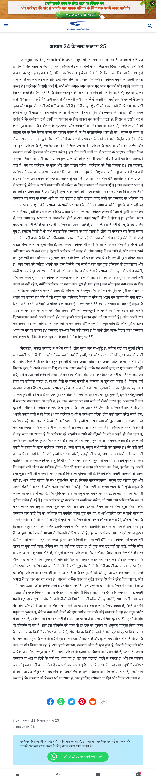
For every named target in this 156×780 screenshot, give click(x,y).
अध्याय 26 (28, 727)
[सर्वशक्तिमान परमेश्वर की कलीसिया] (78, 25)
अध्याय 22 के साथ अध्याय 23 (40, 720)
